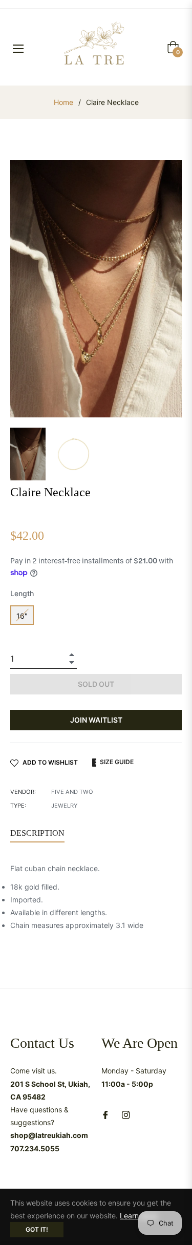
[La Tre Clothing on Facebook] (105, 1114)
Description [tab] (37, 833)
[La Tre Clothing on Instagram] (126, 1114)
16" (22, 615)
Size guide (116, 762)
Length (22, 593)
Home (63, 102)
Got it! (37, 1229)
